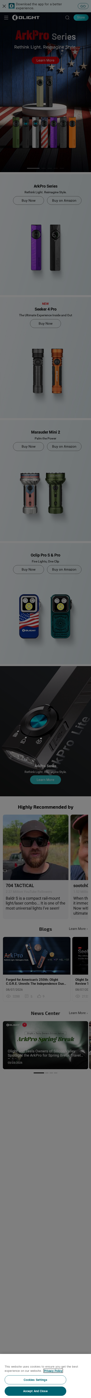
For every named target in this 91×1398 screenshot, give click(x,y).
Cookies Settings (35, 1379)
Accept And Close (35, 1391)
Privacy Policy (53, 1370)
